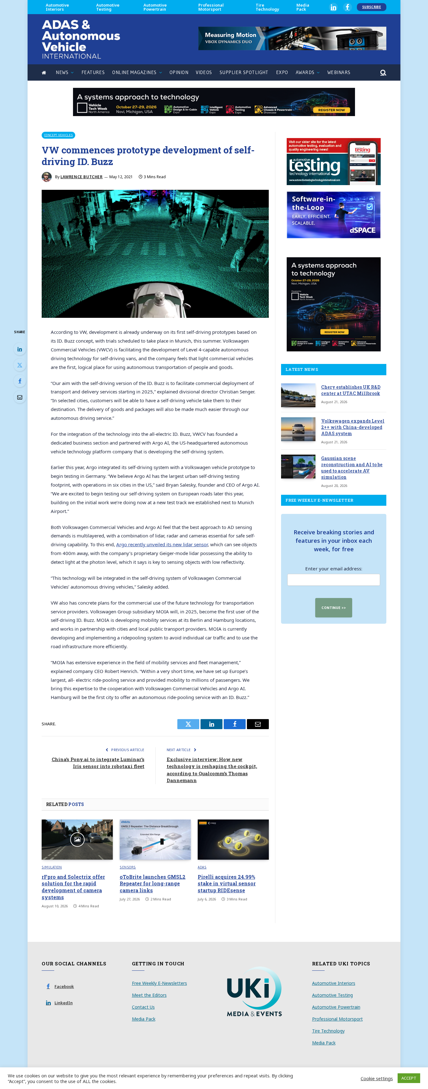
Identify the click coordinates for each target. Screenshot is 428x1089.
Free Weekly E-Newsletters (159, 983)
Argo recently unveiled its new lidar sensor (162, 544)
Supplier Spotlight (244, 72)
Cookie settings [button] (377, 1078)
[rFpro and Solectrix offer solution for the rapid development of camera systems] (77, 839)
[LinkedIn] (19, 349)
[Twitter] (19, 365)
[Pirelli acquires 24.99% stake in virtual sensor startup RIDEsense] (233, 839)
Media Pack (302, 7)
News (62, 72)
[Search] (382, 73)
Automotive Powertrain (155, 7)
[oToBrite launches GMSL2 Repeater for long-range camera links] (155, 839)
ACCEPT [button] (408, 1078)
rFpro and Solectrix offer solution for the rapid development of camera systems (73, 886)
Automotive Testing (107, 7)
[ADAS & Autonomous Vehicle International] (81, 39)
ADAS (202, 867)
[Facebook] (19, 381)
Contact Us (143, 1007)
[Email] (19, 397)
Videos (204, 72)
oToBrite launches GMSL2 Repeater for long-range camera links (152, 883)
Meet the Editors (149, 995)
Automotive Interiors (57, 7)
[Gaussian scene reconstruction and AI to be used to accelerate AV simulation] (298, 466)
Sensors (128, 867)
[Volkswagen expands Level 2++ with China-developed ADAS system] (298, 429)
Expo (282, 72)
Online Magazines (134, 72)
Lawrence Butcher (81, 176)
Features (93, 72)
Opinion (179, 72)
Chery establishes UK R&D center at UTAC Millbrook (350, 390)
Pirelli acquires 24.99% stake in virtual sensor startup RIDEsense (227, 883)
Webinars (339, 72)
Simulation (52, 867)
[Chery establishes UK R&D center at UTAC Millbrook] (298, 395)
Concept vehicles (58, 135)
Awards (305, 72)
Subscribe (371, 7)
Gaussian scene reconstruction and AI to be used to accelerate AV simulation (352, 467)
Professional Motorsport (211, 7)
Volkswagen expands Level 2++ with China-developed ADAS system (352, 427)
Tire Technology (267, 7)
